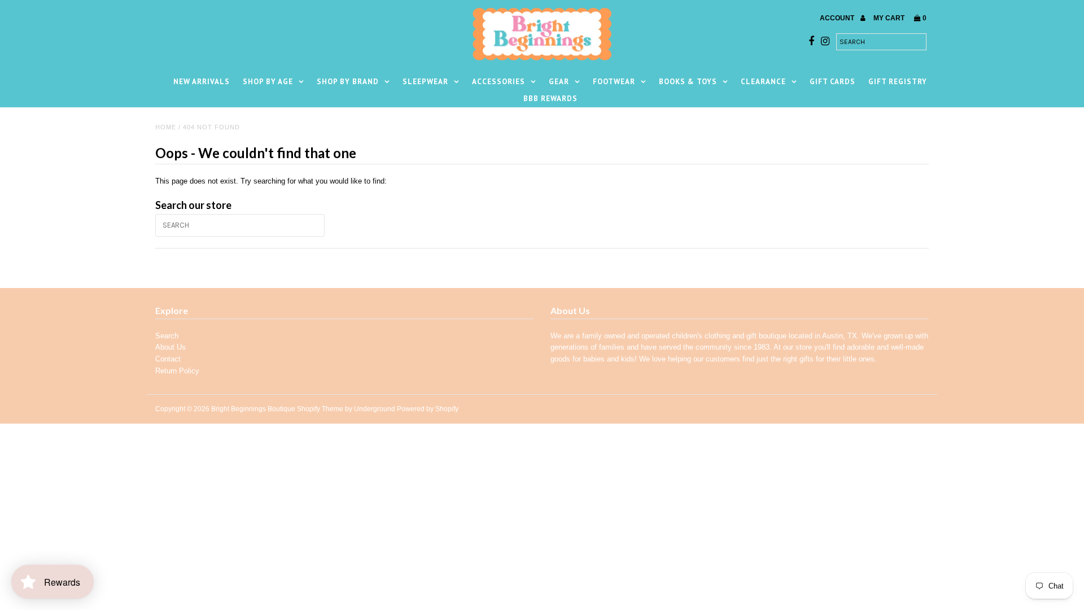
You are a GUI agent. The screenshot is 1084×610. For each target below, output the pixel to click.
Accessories (498, 81)
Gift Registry (897, 81)
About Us (170, 347)
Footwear (614, 81)
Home (165, 127)
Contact (168, 359)
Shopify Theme (320, 409)
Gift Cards (832, 81)
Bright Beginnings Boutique (253, 409)
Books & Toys (688, 81)
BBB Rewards (550, 98)
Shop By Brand (348, 81)
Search (166, 336)
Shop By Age (268, 81)
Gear (559, 81)
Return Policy (177, 371)
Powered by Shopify (427, 409)
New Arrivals (201, 81)
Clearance (763, 81)
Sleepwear (425, 81)
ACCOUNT (838, 18)
